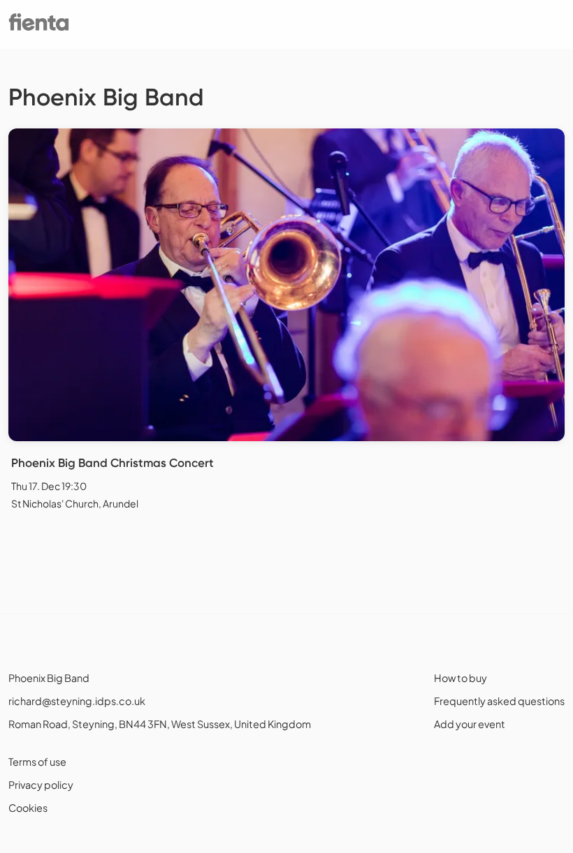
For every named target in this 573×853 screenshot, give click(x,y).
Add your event (469, 724)
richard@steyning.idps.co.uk (76, 701)
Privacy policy (40, 784)
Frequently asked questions (499, 701)
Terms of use (37, 761)
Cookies (28, 807)
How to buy (460, 678)
